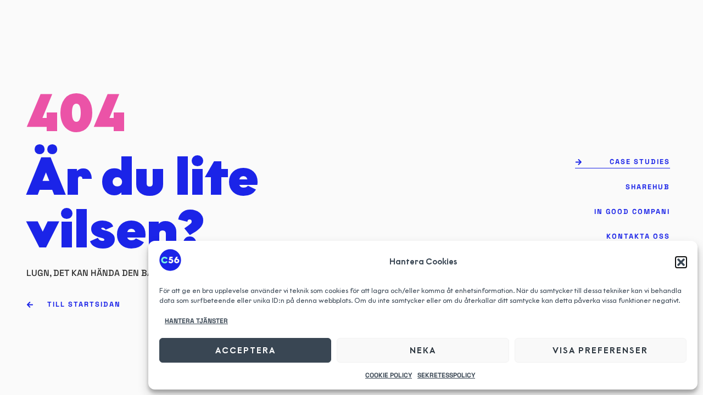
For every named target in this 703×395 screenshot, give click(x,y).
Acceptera (245, 351)
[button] (681, 262)
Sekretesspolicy (446, 375)
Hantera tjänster (196, 321)
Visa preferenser (600, 351)
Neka (423, 351)
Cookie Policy (388, 375)
